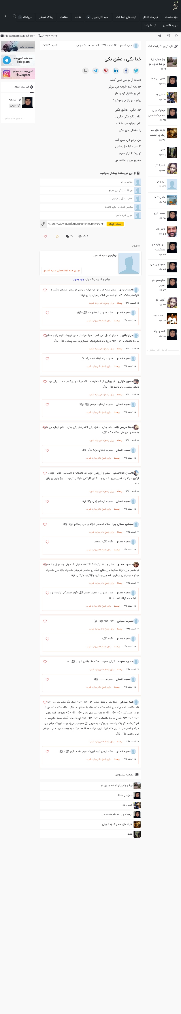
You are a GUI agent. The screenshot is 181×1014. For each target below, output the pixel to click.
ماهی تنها (160, 197)
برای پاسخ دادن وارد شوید (101, 303)
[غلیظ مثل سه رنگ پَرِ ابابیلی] (172, 133)
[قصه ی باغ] (172, 334)
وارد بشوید (78, 279)
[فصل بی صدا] (172, 81)
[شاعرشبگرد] (172, 168)
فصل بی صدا (158, 79)
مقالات (64, 17)
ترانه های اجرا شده (126, 17)
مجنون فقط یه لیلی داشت (119, 207)
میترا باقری (127, 335)
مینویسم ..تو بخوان (158, 282)
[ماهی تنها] (172, 200)
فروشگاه (27, 17)
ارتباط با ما (150, 25)
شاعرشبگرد (159, 165)
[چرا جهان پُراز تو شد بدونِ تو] (172, 62)
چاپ (79, 45)
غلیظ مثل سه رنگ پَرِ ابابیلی (157, 132)
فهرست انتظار (150, 17)
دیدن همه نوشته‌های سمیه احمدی (61, 270)
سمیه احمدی (100, 256)
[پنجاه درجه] (172, 318)
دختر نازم (160, 229)
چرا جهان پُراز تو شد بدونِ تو (157, 61)
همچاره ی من (158, 264)
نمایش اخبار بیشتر (158, 350)
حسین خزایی (125, 381)
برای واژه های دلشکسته (158, 247)
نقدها (78, 17)
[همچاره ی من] (172, 267)
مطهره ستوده (125, 661)
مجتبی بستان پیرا (123, 524)
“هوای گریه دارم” (124, 215)
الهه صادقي (126, 702)
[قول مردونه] (27, 102)
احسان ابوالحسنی (123, 473)
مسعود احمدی (125, 564)
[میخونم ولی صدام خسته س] (172, 113)
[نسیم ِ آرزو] (172, 216)
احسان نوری (126, 290)
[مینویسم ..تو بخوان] (172, 283)
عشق (162, 150)
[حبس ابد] (172, 97)
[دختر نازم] (172, 231)
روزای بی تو (127, 182)
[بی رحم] (172, 184)
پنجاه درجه (159, 316)
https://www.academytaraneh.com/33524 (72, 224)
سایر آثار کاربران (100, 17)
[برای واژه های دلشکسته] (172, 247)
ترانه (134, 246)
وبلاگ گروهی (46, 17)
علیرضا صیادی (125, 621)
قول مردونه (15, 100)
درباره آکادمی (170, 25)
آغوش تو (160, 300)
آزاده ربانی (15, 106)
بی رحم (161, 181)
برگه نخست (171, 17)
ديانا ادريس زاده (123, 427)
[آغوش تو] (172, 302)
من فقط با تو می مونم (121, 190)
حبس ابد (160, 94)
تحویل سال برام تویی (122, 198)
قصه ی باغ (159, 331)
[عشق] (172, 152)
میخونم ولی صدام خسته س (156, 112)
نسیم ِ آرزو (159, 213)
